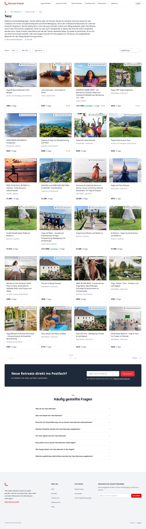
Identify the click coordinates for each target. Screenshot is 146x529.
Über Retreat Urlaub (12, 502)
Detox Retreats (77, 3)
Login (138, 3)
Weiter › (135, 358)
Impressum (55, 498)
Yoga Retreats (46, 3)
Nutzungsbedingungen (83, 498)
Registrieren (79, 489)
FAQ (52, 489)
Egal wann (38, 50)
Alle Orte (25, 50)
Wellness (114, 3)
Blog (53, 507)
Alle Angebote (16, 12)
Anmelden (78, 494)
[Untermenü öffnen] (52, 3)
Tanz (40, 12)
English (139, 523)
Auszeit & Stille (61, 3)
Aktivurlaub (102, 3)
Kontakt (54, 494)
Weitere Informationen (122, 379)
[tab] (16, 85)
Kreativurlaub (90, 3)
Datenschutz (55, 502)
